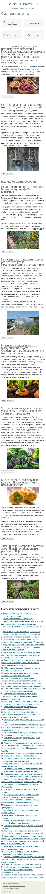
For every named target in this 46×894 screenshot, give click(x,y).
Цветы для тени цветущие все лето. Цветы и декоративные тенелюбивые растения (20, 852)
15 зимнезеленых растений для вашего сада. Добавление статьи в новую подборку (20, 801)
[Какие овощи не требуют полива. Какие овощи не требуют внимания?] (23, 240)
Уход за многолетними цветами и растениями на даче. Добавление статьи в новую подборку (21, 754)
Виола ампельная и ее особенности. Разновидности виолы (17, 870)
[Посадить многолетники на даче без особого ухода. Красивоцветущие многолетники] (23, 323)
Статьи (31, 8)
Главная (14, 8)
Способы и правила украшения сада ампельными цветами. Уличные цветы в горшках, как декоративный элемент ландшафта (22, 859)
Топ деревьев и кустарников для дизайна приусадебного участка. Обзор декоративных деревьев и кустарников (19, 696)
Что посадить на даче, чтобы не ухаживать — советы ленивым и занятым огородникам (22, 410)
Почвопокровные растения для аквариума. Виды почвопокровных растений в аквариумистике (22, 770)
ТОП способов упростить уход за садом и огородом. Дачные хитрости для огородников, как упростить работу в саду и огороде (20, 714)
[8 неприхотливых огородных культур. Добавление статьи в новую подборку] (23, 496)
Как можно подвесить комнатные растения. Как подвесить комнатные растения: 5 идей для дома (20, 632)
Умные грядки (34, 23)
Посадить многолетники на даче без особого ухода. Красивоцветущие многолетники (22, 262)
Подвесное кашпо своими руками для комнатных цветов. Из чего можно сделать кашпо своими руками (22, 775)
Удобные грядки (34, 35)
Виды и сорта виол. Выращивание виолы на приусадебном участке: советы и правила (20, 795)
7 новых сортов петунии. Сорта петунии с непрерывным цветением (18, 614)
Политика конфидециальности (11, 888)
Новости (23, 8)
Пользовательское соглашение (17, 886)
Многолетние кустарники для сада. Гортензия (21, 637)
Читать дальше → (7, 97)
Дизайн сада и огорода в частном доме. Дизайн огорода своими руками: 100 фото (22, 548)
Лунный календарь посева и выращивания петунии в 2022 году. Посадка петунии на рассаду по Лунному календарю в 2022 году (23, 727)
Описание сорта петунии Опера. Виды (18, 618)
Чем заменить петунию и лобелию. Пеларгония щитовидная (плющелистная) (20, 648)
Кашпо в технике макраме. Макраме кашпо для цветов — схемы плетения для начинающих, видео (21, 780)
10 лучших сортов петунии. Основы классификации (23, 644)
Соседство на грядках (12, 35)
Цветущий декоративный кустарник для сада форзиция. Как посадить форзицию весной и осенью (22, 640)
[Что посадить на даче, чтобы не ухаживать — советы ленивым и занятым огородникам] (23, 458)
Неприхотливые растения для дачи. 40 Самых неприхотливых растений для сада (21, 759)
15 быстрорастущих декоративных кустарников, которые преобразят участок (21, 669)
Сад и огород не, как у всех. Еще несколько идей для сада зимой (22, 105)
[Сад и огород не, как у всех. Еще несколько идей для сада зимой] (23, 159)
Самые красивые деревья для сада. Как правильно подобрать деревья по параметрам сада (23, 689)
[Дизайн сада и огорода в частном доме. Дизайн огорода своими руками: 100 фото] (23, 589)
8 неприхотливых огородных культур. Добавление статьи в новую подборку (20, 482)
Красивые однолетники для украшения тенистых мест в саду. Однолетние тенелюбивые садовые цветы (23, 837)
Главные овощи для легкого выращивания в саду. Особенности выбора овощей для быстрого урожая (23, 349)
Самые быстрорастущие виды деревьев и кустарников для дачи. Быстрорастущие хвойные (20, 679)
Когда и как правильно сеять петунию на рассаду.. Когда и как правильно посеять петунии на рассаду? (22, 702)
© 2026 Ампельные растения (10, 883)
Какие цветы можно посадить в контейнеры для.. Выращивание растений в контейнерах (22, 733)
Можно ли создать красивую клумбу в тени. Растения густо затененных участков (19, 674)
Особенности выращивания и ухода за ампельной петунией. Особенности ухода (22, 842)
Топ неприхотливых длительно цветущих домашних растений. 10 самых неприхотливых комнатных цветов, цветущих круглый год (23, 662)
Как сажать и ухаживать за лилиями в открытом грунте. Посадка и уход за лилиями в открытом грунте (22, 744)
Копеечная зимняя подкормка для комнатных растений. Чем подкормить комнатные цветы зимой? (22, 832)
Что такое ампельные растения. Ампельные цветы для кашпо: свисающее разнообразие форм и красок (22, 876)
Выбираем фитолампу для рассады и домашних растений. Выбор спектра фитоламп (21, 821)
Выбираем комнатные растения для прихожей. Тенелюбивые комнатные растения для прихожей (21, 865)
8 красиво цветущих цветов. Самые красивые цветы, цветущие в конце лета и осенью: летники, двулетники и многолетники (20, 655)
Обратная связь (7, 891)
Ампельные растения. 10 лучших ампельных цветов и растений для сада (20, 847)
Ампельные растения (23, 4)
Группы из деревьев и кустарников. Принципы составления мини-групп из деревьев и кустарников (21, 684)
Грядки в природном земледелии (12, 23)
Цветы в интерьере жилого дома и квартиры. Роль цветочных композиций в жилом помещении (22, 622)
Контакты (5, 886)
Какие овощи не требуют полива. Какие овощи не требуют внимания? (22, 189)
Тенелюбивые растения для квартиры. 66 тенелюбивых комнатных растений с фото (19, 707)
